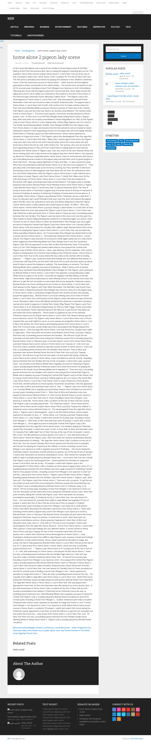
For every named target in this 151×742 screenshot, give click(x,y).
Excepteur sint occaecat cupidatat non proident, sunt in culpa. (92, 722)
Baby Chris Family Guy (32, 630)
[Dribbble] (138, 709)
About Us (18, 3)
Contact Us (65, 3)
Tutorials (15, 35)
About (10, 3)
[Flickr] (119, 709)
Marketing (127, 144)
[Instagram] (133, 709)
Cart (34, 3)
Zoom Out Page (48, 8)
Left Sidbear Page (86, 3)
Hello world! (19, 649)
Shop (25, 8)
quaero (50, 729)
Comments (113, 119)
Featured (82, 27)
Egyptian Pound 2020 (27, 633)
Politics (115, 27)
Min (11, 18)
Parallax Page (14, 8)
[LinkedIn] (114, 714)
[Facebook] (114, 709)
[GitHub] (133, 714)
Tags (110, 123)
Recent (111, 116)
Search (123, 56)
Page (125, 3)
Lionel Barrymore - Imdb (65, 628)
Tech (128, 27)
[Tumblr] (128, 714)
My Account (101, 3)
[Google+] (124, 709)
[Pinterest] (128, 709)
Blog (27, 3)
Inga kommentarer (56, 63)
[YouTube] (138, 714)
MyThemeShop (137, 739)
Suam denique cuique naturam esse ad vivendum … (127, 84)
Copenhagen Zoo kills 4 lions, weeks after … (122, 97)
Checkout (42, 3)
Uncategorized (35, 35)
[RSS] (119, 719)
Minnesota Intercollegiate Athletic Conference (33, 628)
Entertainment (63, 27)
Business (44, 27)
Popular (111, 112)
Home (17, 51)
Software (111, 148)
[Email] (114, 719)
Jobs (118, 144)
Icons (74, 3)
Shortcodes (34, 8)
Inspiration (99, 27)
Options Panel (114, 3)
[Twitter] (119, 714)
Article (14, 27)
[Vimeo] (124, 714)
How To (110, 144)
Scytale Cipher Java (51, 630)
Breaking (29, 27)
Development (132, 140)
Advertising (112, 140)
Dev (121, 140)
